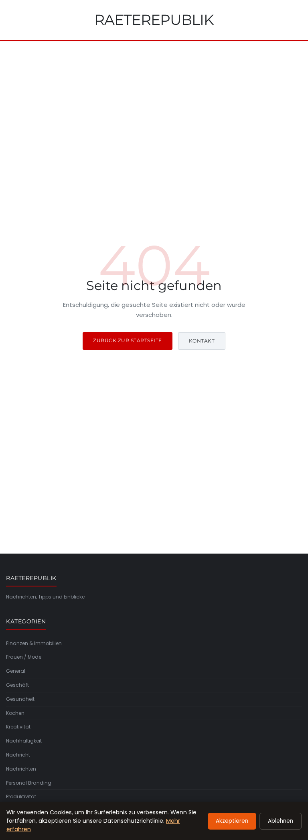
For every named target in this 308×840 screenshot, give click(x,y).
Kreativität (18, 726)
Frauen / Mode (23, 656)
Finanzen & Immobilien (34, 643)
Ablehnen (280, 821)
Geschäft (17, 685)
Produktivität (21, 796)
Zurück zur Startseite (127, 340)
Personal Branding (28, 782)
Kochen (15, 713)
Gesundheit (20, 699)
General (15, 671)
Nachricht (18, 754)
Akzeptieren (232, 821)
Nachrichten (21, 768)
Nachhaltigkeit (24, 740)
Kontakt (202, 341)
